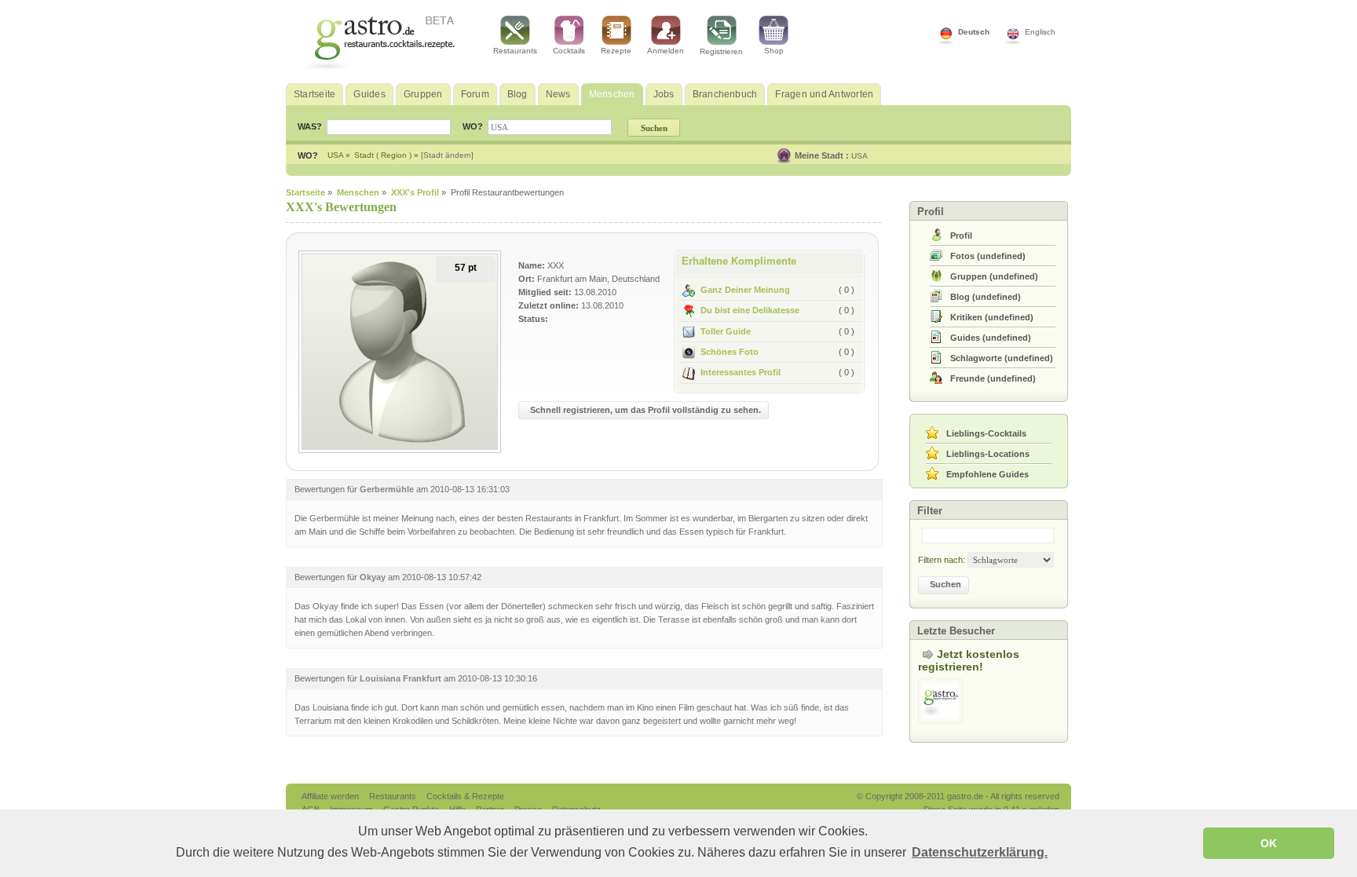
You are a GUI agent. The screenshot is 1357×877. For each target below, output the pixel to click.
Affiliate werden (331, 796)
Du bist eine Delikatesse (749, 310)
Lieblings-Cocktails (986, 433)
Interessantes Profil (740, 372)
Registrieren (721, 51)
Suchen (945, 584)
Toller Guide (725, 331)
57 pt (466, 267)
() (988, 256)
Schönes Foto (729, 351)
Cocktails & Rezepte (465, 796)
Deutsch (973, 31)
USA (859, 156)
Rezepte (616, 50)
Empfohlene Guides (987, 474)
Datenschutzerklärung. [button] (980, 852)
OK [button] (1268, 843)
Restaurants (515, 50)
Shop (774, 50)
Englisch (1040, 31)
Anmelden (665, 50)
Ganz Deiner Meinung (745, 289)
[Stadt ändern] (447, 155)
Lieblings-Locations (988, 454)
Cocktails (569, 50)
